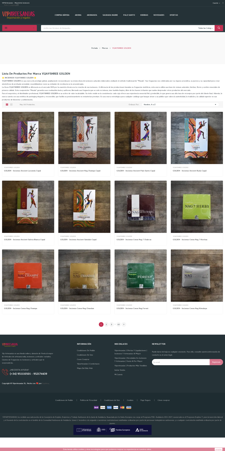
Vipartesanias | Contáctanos (88, 364)
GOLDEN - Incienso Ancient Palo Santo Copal (136, 171)
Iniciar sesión (119, 370)
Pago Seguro (145, 400)
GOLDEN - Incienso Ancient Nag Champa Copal (80, 171)
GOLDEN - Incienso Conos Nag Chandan (77, 308)
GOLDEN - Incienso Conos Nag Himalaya (190, 308)
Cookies (130, 400)
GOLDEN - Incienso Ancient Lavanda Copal (22, 171)
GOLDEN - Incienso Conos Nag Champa (20, 308)
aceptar (218, 449)
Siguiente (124, 324)
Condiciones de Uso (85, 355)
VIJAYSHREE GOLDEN (12, 167)
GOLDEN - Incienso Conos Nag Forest (132, 308)
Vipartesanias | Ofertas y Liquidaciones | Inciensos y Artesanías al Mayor (130, 352)
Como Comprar (83, 359)
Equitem (45, 383)
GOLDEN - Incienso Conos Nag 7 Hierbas (190, 239)
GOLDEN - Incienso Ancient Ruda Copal (190, 171)
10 (118, 324)
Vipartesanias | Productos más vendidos (130, 366)
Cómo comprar (164, 400)
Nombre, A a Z (180, 104)
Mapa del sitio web (85, 368)
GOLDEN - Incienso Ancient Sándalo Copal (78, 239)
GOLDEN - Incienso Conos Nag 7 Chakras (134, 239)
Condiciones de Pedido (86, 350)
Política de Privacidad (88, 400)
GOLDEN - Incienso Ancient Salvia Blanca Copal (24, 239)
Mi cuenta (118, 374)
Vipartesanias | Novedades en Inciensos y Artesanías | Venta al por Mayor (130, 359)
